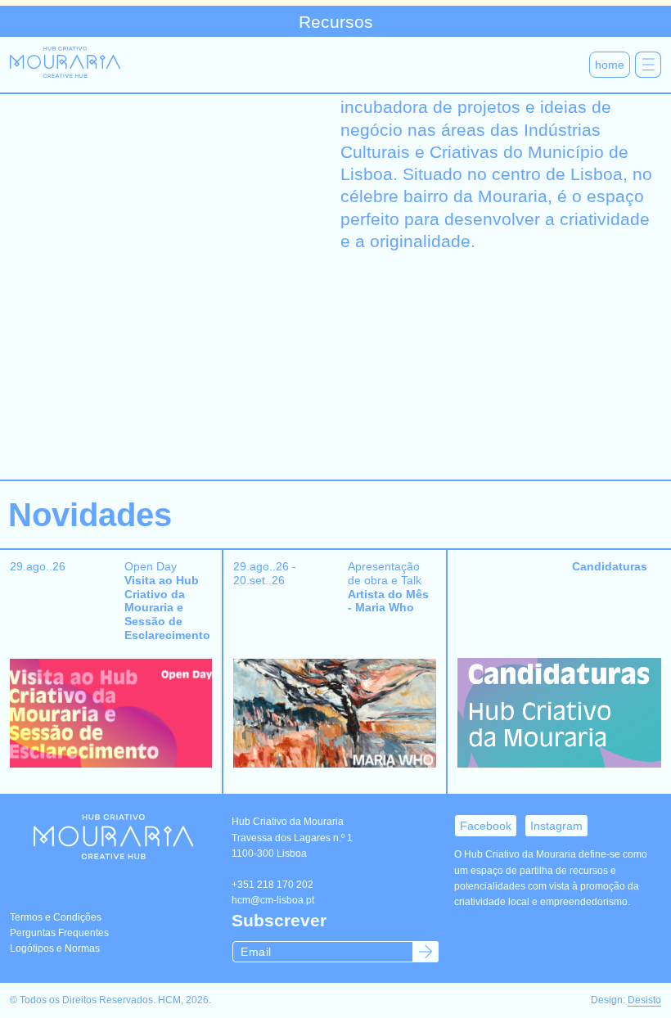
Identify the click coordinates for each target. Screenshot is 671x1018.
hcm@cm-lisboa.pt (273, 900)
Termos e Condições (55, 917)
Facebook (485, 825)
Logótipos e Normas (55, 948)
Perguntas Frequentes (59, 933)
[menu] (648, 65)
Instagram (556, 825)
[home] (65, 65)
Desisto (644, 1000)
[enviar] (425, 952)
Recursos (336, 21)
